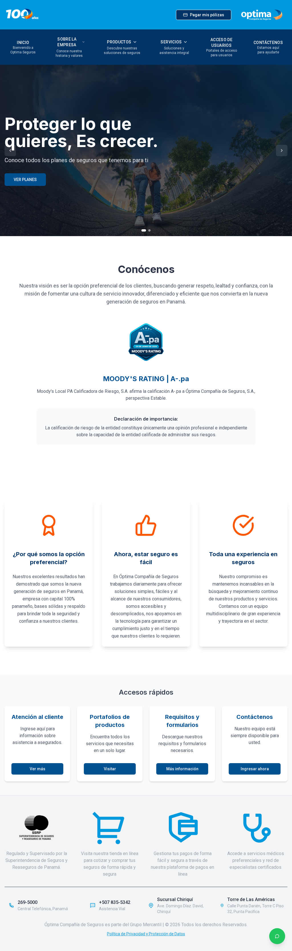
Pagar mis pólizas (207, 15)
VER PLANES (25, 179)
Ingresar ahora (255, 769)
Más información (182, 769)
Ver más (37, 769)
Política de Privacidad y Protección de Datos (146, 934)
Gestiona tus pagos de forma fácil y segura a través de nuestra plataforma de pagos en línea (182, 864)
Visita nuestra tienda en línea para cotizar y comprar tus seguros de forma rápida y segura (109, 864)
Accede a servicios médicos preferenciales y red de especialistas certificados (255, 860)
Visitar (110, 769)
